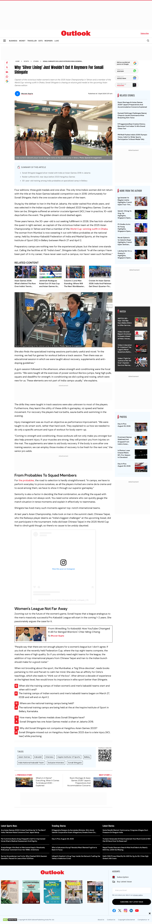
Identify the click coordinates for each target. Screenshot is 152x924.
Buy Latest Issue (124, 881)
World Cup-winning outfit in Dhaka (89, 228)
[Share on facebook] (7, 62)
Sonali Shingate (75, 762)
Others (36, 61)
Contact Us (111, 920)
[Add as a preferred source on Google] (7, 81)
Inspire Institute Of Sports (69, 757)
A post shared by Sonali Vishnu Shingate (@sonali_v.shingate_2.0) (63, 600)
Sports (26, 61)
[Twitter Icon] (120, 910)
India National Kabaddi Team (31, 762)
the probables (26, 480)
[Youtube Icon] (137, 910)
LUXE (57, 41)
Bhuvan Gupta (57, 635)
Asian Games (24, 757)
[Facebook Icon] (114, 910)
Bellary (87, 757)
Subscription (123, 877)
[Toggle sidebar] (4, 40)
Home (17, 61)
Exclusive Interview (56, 762)
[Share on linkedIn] (7, 72)
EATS (40, 41)
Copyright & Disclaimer (126, 920)
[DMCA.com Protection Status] (10, 919)
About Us (101, 920)
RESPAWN (49, 41)
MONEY (22, 41)
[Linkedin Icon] (131, 910)
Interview (50, 757)
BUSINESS (13, 41)
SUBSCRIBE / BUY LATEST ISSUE (131, 902)
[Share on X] (7, 67)
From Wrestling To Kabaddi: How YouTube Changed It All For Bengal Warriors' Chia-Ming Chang (79, 630)
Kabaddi (38, 757)
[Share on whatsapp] (7, 76)
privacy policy (138, 895)
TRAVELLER (32, 41)
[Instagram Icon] (125, 910)
